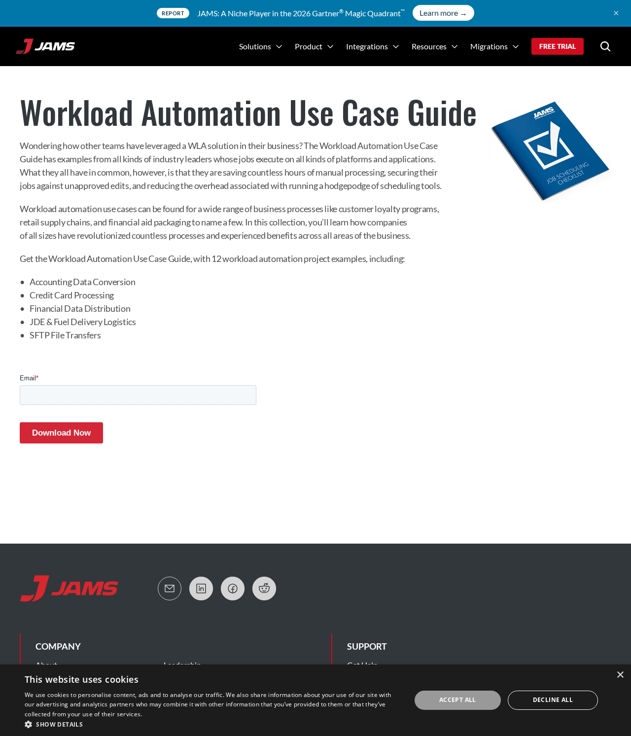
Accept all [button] (457, 700)
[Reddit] (264, 588)
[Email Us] (169, 588)
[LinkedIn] (201, 588)
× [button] (620, 675)
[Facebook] (233, 588)
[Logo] (45, 46)
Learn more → (443, 12)
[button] (212, 724)
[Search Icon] (605, 46)
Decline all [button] (553, 700)
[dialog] (315, 700)
